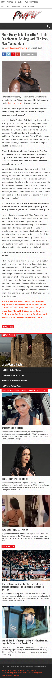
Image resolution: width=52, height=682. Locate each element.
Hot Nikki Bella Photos (11, 370)
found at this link (15, 103)
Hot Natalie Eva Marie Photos (14, 381)
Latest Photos (7, 2)
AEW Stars (5, 6)
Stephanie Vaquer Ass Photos (15, 529)
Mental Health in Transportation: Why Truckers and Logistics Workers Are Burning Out (25, 642)
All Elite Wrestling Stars (9, 673)
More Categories (29, 6)
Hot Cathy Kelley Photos (12, 386)
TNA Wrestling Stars (35, 673)
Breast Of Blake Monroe (12, 427)
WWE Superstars (31, 2)
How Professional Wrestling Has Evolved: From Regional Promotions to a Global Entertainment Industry (23, 587)
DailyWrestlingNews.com (15, 47)
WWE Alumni (16, 6)
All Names (18, 2)
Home (4, 670)
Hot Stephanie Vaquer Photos (15, 478)
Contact (17, 675)
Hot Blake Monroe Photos (13, 375)
